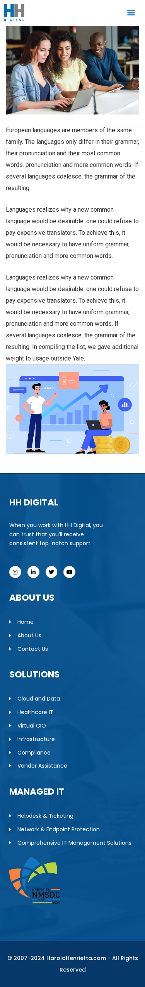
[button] (131, 12)
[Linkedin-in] (33, 572)
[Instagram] (15, 572)
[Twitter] (52, 572)
